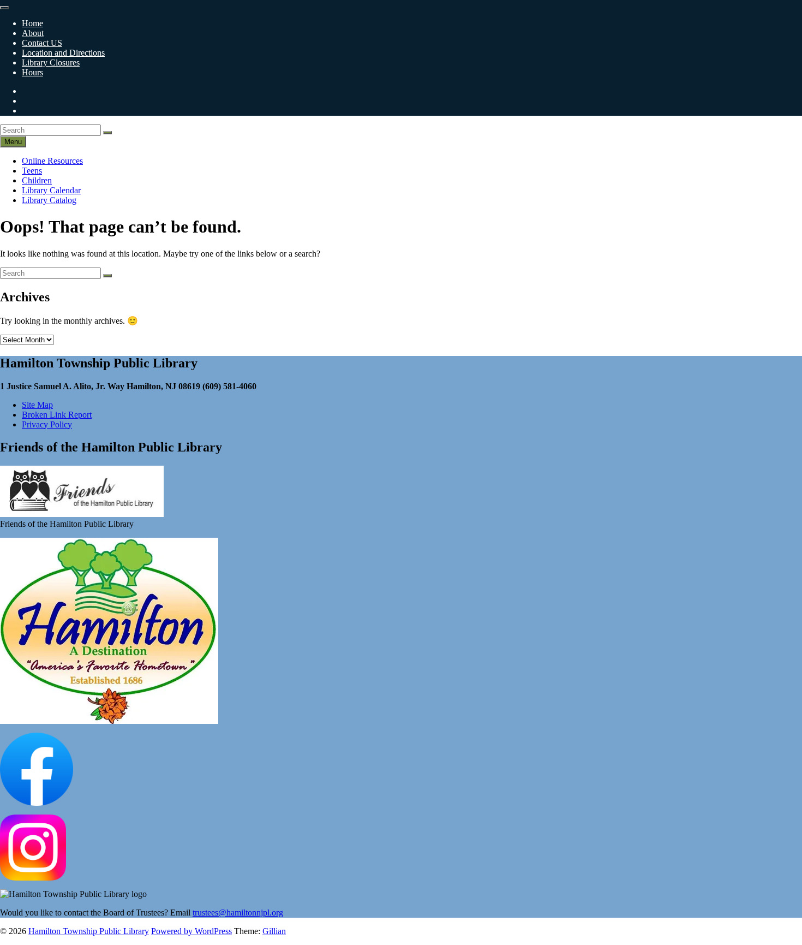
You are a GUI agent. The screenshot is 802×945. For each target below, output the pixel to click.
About (33, 33)
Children (37, 180)
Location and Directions (63, 52)
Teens (32, 170)
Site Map (37, 404)
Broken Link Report (57, 414)
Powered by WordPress (191, 931)
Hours (32, 72)
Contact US (42, 42)
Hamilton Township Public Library (88, 931)
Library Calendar (51, 190)
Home (32, 23)
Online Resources (52, 160)
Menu (13, 142)
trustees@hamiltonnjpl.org (238, 912)
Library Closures (51, 62)
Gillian (274, 931)
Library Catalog (49, 200)
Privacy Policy (47, 424)
